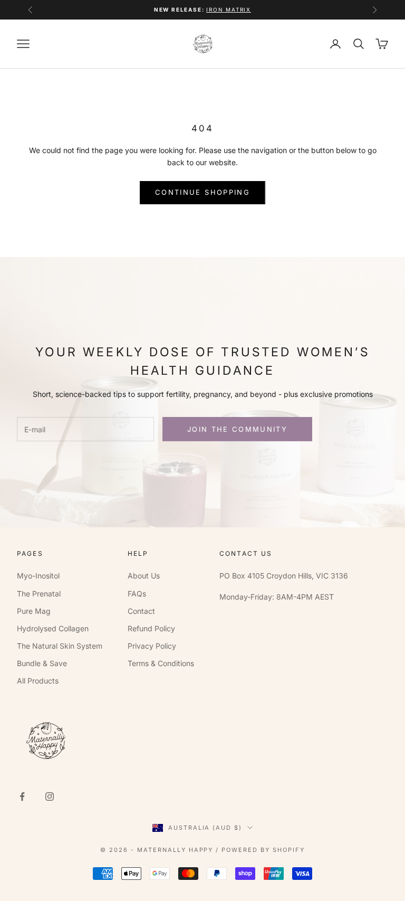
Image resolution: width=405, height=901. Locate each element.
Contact (141, 610)
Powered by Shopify (263, 849)
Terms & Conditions (161, 663)
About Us (144, 575)
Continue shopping (202, 192)
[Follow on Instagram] (49, 796)
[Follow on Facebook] (22, 796)
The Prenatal (39, 593)
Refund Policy (151, 628)
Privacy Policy (152, 645)
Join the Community (237, 429)
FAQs (137, 593)
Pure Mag (34, 610)
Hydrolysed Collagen (53, 628)
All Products (38, 680)
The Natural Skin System (59, 645)
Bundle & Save (42, 663)
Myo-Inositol (38, 575)
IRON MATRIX (228, 9)
